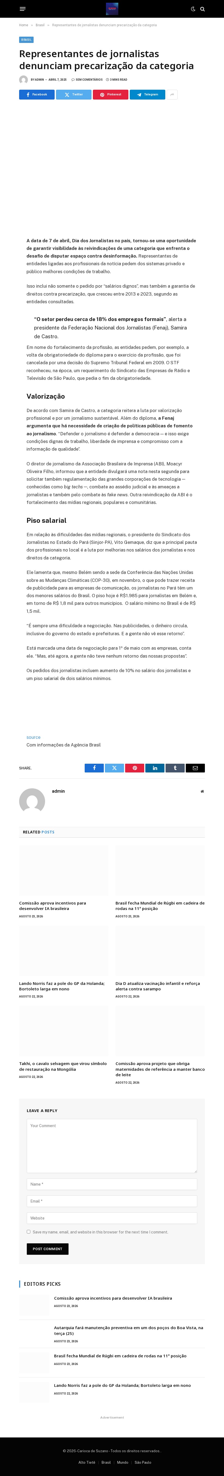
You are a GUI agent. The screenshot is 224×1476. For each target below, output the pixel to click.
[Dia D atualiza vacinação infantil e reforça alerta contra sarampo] (160, 951)
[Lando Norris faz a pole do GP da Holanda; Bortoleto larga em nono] (63, 951)
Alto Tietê (86, 1462)
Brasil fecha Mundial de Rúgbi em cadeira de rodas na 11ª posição (160, 905)
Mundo (122, 1462)
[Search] (202, 9)
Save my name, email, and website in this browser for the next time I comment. (100, 1232)
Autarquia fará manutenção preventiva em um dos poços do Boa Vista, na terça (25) (128, 1330)
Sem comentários (89, 79)
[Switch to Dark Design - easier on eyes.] (193, 9)
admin (39, 79)
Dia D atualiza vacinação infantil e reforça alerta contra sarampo (158, 986)
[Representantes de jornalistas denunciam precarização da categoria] (112, 167)
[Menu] (23, 9)
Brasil (26, 39)
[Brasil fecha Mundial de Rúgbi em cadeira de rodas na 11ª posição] (160, 870)
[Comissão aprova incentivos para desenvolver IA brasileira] (63, 870)
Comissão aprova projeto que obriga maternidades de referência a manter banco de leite (160, 1069)
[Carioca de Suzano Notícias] (112, 9)
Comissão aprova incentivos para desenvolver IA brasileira (52, 905)
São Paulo (143, 1462)
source (33, 737)
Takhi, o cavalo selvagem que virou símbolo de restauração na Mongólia (63, 1066)
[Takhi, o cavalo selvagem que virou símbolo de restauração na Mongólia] (63, 1031)
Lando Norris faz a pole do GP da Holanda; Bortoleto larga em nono (62, 986)
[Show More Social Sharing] (172, 95)
